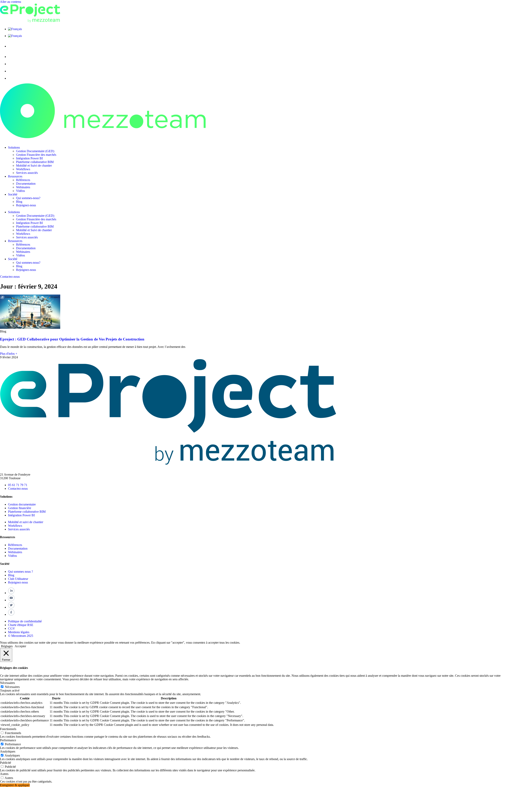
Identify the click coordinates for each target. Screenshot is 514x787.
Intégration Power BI (29, 158)
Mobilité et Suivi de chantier (34, 165)
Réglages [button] (7, 646)
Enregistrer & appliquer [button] (15, 785)
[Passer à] (15, 29)
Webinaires (23, 187)
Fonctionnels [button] (8, 729)
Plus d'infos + (8, 353)
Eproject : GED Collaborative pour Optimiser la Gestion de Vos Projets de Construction (72, 339)
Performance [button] (8, 740)
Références (23, 180)
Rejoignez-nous (26, 205)
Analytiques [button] (7, 751)
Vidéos (20, 190)
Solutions (14, 147)
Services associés (27, 172)
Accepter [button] (20, 646)
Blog (19, 201)
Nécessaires (12, 687)
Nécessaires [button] (7, 683)
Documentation (26, 183)
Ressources (15, 176)
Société (12, 194)
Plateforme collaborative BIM (35, 162)
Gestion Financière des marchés (36, 154)
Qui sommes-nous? (28, 198)
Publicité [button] (5, 762)
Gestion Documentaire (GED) (35, 151)
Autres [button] (4, 774)
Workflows (23, 169)
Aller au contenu (10, 1)
